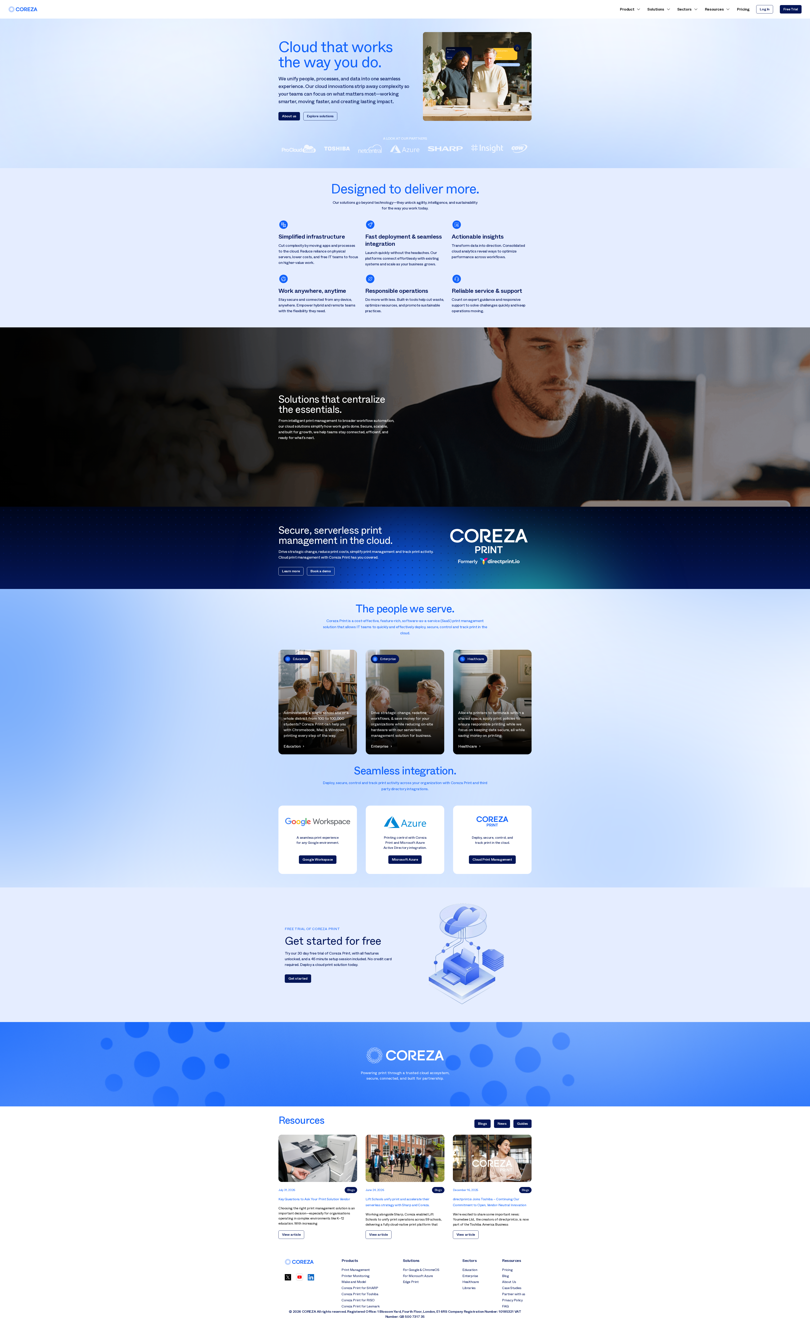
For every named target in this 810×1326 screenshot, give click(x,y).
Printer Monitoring (356, 1275)
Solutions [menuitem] (655, 9)
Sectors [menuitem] (684, 9)
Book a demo (320, 571)
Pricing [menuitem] (743, 9)
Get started (298, 978)
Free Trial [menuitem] (790, 9)
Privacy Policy (512, 1300)
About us (289, 116)
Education (469, 1269)
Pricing (507, 1269)
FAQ (505, 1306)
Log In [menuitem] (765, 9)
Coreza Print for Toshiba (360, 1294)
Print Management (356, 1269)
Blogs (482, 1123)
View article (291, 1234)
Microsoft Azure (405, 859)
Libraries (468, 1287)
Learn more (291, 571)
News (502, 1123)
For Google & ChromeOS (421, 1269)
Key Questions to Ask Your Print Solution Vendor (314, 1199)
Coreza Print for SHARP (360, 1287)
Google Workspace (317, 859)
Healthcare (470, 1281)
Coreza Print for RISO (358, 1300)
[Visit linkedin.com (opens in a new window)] (311, 1279)
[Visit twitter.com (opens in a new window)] (288, 1279)
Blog (505, 1275)
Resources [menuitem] (714, 9)
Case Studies (511, 1287)
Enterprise (470, 1275)
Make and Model (354, 1281)
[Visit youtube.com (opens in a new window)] (299, 1279)
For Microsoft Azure (418, 1275)
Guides (522, 1123)
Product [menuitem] (627, 9)
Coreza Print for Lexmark (360, 1306)
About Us (509, 1281)
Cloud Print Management (492, 859)
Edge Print (411, 1281)
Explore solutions (320, 116)
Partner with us (513, 1294)
